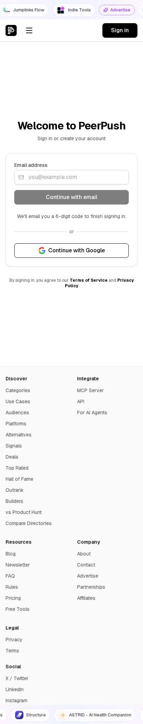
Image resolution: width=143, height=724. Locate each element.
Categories (18, 390)
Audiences (17, 412)
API (80, 401)
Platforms (16, 423)
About (84, 554)
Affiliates (86, 598)
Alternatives (19, 435)
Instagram (16, 700)
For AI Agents (92, 412)
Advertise (87, 576)
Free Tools (18, 609)
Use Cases (18, 401)
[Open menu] (29, 30)
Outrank (15, 490)
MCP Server (90, 390)
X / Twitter (17, 678)
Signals (14, 446)
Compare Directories (29, 523)
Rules (12, 587)
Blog (11, 554)
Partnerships (91, 587)
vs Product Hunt (24, 512)
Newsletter (18, 565)
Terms (12, 651)
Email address (31, 165)
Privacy (14, 639)
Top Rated (17, 468)
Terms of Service (89, 280)
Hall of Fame (19, 479)
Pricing (13, 598)
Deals (12, 457)
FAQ (10, 576)
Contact (86, 565)
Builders (14, 501)
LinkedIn (15, 689)
